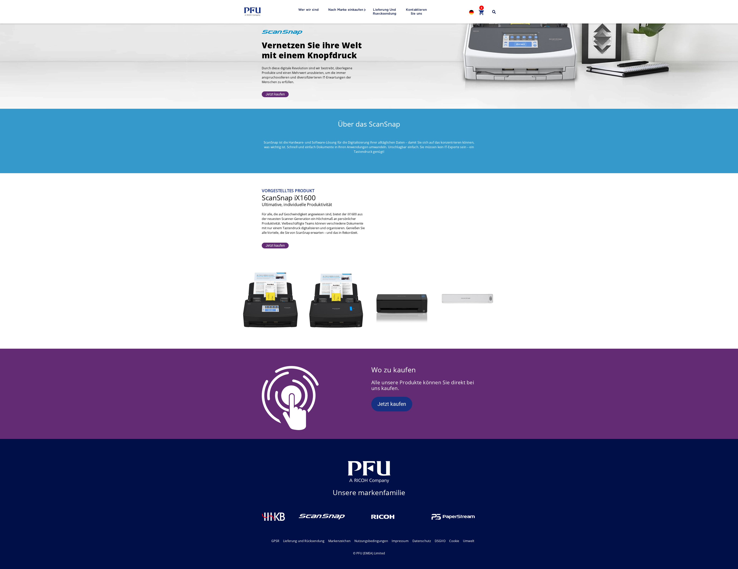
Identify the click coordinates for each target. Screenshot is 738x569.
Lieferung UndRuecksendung (384, 11)
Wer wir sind (308, 9)
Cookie (454, 541)
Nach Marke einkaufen (345, 9)
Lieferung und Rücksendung (303, 541)
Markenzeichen (339, 541)
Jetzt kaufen (275, 94)
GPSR (275, 541)
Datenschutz (421, 541)
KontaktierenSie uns (416, 11)
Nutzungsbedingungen (371, 541)
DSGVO (440, 541)
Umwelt (468, 541)
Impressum (400, 541)
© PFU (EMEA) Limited (369, 553)
